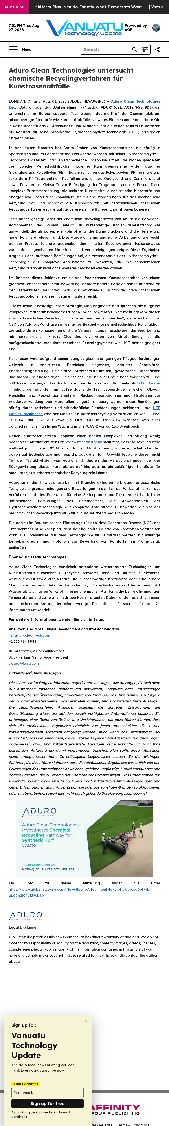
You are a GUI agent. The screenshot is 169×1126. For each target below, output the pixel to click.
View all (158, 7)
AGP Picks (14, 7)
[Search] (134, 49)
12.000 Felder (148, 383)
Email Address (26, 1084)
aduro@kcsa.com (24, 663)
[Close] (86, 1021)
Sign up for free (47, 1103)
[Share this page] (157, 49)
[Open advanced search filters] (145, 49)
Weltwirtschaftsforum (84, 442)
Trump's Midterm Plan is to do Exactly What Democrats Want (79, 6)
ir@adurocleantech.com (29, 635)
